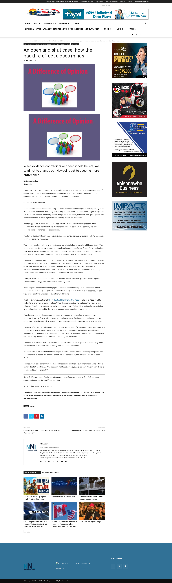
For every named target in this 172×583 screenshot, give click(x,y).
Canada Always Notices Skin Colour (63, 497)
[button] (145, 23)
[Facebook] (132, 34)
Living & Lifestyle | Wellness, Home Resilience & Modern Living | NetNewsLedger (62, 29)
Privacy (122, 1)
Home (27, 23)
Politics (108, 29)
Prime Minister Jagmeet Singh (90, 522)
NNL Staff (29, 60)
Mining (120, 29)
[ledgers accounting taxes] (129, 139)
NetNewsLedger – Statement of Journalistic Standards (62, 1)
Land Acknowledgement (141, 1)
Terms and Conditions (111, 1)
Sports (76, 23)
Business (132, 29)
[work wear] (129, 100)
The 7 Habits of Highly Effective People (64, 300)
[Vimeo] (63, 461)
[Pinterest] (36, 416)
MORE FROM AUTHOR (50, 472)
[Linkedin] (42, 416)
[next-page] (28, 531)
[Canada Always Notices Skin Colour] (64, 486)
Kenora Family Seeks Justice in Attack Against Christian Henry (42, 431)
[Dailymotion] (42, 461)
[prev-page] (25, 531)
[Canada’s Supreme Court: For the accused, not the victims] (92, 486)
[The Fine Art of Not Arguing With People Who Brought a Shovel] (36, 486)
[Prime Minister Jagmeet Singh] (92, 511)
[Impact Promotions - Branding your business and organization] (129, 215)
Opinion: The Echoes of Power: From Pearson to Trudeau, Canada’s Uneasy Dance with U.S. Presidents (64, 524)
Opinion (32, 406)
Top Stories (75, 44)
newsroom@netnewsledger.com (78, 568)
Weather (63, 23)
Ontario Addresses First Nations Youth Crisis (87, 430)
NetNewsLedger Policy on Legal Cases (91, 1)
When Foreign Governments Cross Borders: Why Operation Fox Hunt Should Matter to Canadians (35, 524)
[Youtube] (140, 34)
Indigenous (49, 23)
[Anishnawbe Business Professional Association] (129, 179)
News (35, 23)
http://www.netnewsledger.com (49, 447)
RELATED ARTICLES (32, 472)
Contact (129, 1)
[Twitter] (136, 34)
